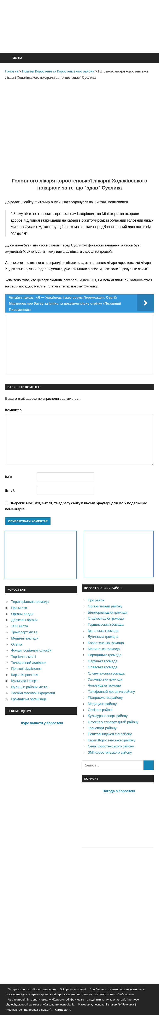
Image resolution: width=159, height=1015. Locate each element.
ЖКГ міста (19, 626)
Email (9, 490)
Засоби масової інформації (33, 693)
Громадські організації (29, 699)
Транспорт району (102, 728)
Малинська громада (104, 649)
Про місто (19, 608)
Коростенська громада (106, 643)
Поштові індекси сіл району (110, 734)
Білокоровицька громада (107, 612)
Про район (96, 600)
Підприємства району (105, 697)
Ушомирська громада (105, 679)
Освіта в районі (100, 709)
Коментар (13, 410)
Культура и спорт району (108, 715)
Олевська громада (102, 667)
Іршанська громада (103, 630)
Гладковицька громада (106, 618)
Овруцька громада (102, 661)
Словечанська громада (106, 673)
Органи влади (22, 614)
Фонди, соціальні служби (31, 650)
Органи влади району (105, 606)
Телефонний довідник (28, 662)
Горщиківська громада (105, 624)
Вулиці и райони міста (29, 687)
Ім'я (8, 476)
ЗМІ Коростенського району (110, 752)
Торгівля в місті (23, 656)
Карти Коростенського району (111, 740)
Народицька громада (104, 655)
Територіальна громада (30, 601)
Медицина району (102, 703)
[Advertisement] (80, 36)
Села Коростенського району (111, 746)
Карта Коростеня (24, 674)
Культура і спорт (24, 680)
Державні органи (24, 620)
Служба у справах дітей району (113, 722)
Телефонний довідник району (111, 691)
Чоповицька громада (104, 685)
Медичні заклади (25, 638)
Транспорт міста (24, 632)
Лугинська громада (103, 636)
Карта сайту (63, 1009)
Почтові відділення (26, 668)
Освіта (16, 644)
